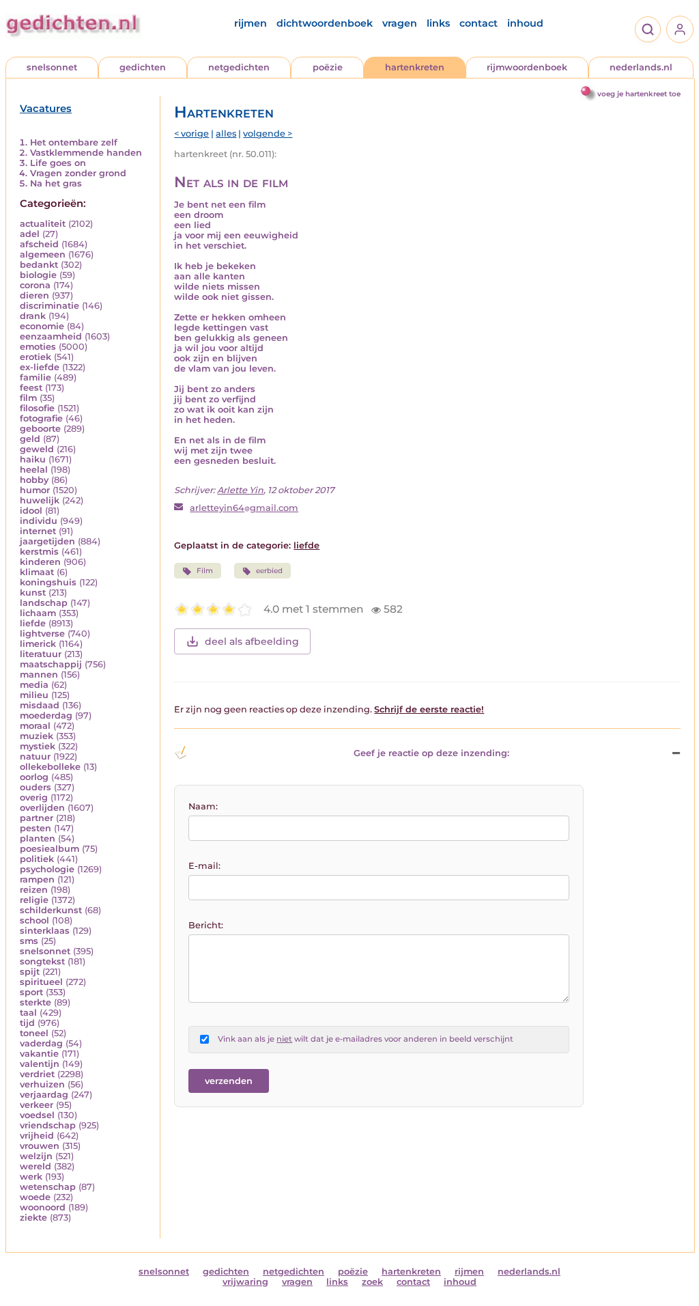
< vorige (191, 133)
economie (42, 326)
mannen (39, 674)
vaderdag (41, 1043)
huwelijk (39, 500)
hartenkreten (414, 67)
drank (33, 316)
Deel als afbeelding (252, 641)
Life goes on (58, 163)
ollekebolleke (50, 767)
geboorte (40, 428)
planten (37, 838)
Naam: (203, 806)
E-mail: (204, 866)
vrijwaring (245, 1282)
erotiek (35, 357)
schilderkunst (51, 910)
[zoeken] (648, 29)
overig (34, 797)
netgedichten (239, 67)
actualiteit (43, 224)
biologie (38, 275)
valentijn (39, 1064)
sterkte (35, 1002)
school (34, 920)
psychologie (47, 869)
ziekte (33, 1217)
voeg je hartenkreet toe (639, 93)
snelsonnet (52, 67)
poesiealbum (49, 849)
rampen (37, 879)
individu (38, 521)
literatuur (40, 654)
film (28, 398)
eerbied (269, 570)
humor (35, 490)
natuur (35, 756)
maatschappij (51, 664)
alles (226, 133)
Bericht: (205, 925)
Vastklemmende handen (86, 153)
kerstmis (39, 551)
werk (31, 1176)
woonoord (43, 1207)
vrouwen (39, 1146)
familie (35, 377)
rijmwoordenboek (527, 67)
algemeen (43, 254)
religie (34, 900)
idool (31, 510)
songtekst (42, 961)
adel (30, 234)
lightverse (42, 633)
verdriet (37, 1074)
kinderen (40, 562)
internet (38, 531)
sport (31, 992)
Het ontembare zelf (73, 142)
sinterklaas (45, 931)
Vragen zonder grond (78, 173)
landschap (44, 603)
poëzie (328, 67)
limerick (38, 644)
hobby (34, 480)
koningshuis (48, 582)
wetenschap (48, 1187)
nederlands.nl (641, 67)
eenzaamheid (51, 336)
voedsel (37, 1115)
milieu (34, 695)
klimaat (37, 572)
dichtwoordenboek (324, 23)
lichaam (38, 613)
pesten (35, 828)
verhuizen (42, 1084)
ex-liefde (39, 367)
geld (30, 439)
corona (35, 285)
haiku (33, 459)
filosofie (37, 408)
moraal (35, 726)
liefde (33, 623)
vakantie (39, 1053)
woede (35, 1197)
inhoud (525, 23)
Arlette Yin (240, 490)
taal (28, 1013)
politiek (37, 859)
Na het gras (56, 183)
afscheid (39, 244)
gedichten (142, 67)
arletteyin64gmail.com (244, 508)
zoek (372, 1282)
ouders (35, 787)
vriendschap (48, 1125)
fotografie (41, 418)
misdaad (39, 705)
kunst (33, 592)
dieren (34, 295)
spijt (30, 972)
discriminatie (49, 306)
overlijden (42, 808)
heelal (34, 469)
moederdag (46, 715)
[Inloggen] (680, 29)
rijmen (250, 23)
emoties (38, 347)
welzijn (36, 1156)
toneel (34, 1033)
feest (31, 388)
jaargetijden (47, 541)
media (34, 685)
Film (205, 570)
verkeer (36, 1105)
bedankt (39, 265)
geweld (37, 449)
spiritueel (41, 982)
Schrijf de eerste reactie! (429, 709)
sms (29, 941)
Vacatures (46, 108)
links (438, 23)
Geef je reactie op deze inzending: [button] (431, 753)
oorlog (34, 777)
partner (36, 818)
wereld (35, 1166)
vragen (399, 23)
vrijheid (37, 1135)
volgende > (267, 133)
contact (478, 23)
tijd (27, 1023)
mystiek (37, 746)
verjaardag (44, 1094)
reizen (34, 890)
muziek (36, 736)
